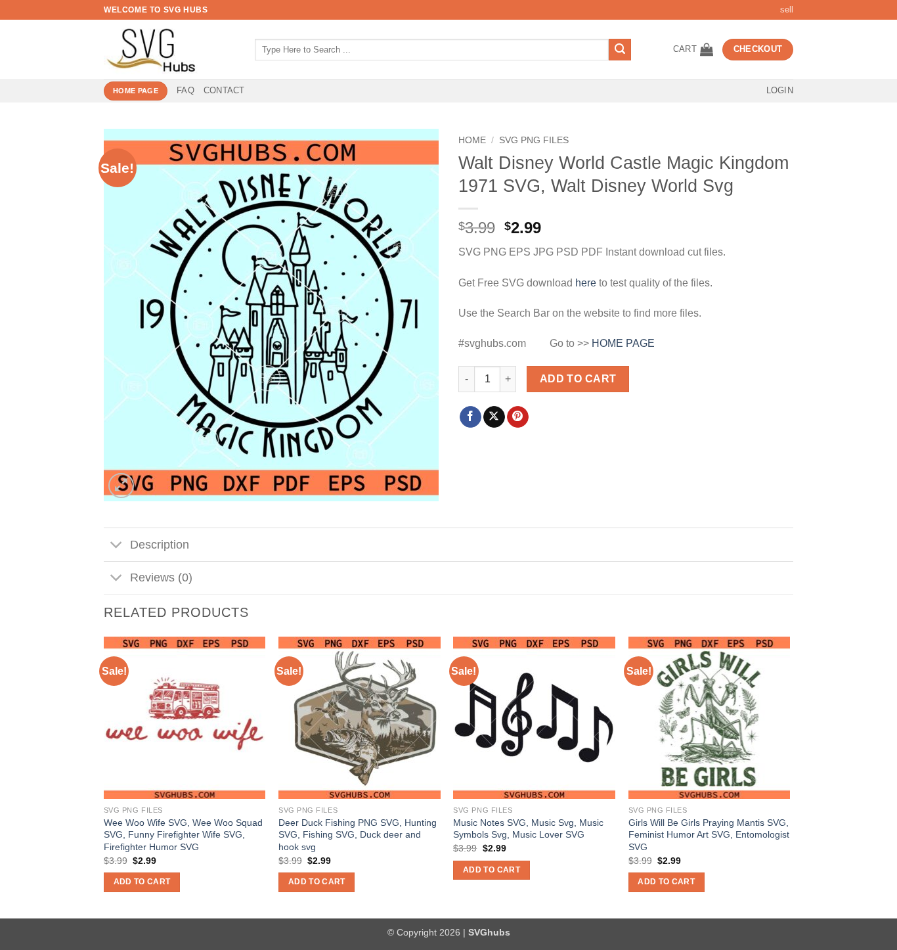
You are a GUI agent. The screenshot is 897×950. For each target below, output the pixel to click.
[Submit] (620, 50)
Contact (224, 90)
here (585, 282)
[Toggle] (116, 546)
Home (472, 140)
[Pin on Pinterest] (518, 417)
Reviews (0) (161, 577)
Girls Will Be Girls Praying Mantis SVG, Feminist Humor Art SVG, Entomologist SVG (708, 834)
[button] (693, 49)
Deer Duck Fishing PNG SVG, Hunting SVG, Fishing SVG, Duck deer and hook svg (357, 834)
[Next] (789, 776)
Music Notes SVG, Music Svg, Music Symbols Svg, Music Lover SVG (528, 828)
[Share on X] (494, 417)
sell (786, 9)
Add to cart (578, 378)
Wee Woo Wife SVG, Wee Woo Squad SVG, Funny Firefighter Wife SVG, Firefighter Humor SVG (183, 834)
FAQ (185, 90)
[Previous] (104, 776)
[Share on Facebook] (470, 417)
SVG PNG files (534, 140)
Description (159, 544)
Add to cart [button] (142, 882)
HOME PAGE (623, 343)
